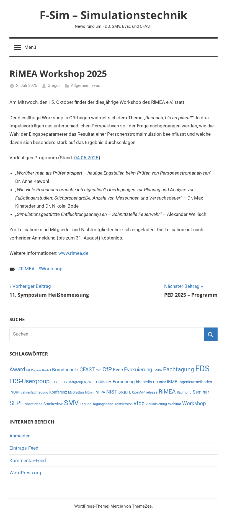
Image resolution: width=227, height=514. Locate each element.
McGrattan (76, 392)
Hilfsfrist (159, 382)
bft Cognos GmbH (38, 370)
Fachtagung (178, 369)
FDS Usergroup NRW (76, 382)
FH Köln (98, 382)
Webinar (174, 404)
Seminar (201, 392)
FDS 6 (55, 382)
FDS (202, 368)
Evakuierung (138, 369)
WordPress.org (25, 472)
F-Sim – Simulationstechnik (113, 14)
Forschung (124, 381)
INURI (14, 392)
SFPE (16, 403)
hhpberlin (144, 382)
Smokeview (53, 404)
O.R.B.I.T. (124, 392)
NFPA (100, 392)
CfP (107, 369)
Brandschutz (65, 369)
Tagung (85, 404)
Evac (95, 85)
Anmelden (19, 436)
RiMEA (28, 268)
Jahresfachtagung (34, 392)
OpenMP (138, 392)
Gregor (54, 85)
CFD (98, 370)
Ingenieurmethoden (195, 382)
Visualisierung (156, 404)
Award (17, 369)
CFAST (87, 369)
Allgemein (80, 85)
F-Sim (157, 370)
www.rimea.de (73, 253)
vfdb (139, 403)
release (152, 392)
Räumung (184, 392)
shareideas (33, 404)
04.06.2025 (86, 157)
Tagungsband (102, 404)
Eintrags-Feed (23, 448)
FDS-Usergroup (29, 381)
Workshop (52, 268)
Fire (109, 382)
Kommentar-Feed (27, 460)
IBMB (172, 381)
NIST (111, 392)
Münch (89, 392)
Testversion (123, 404)
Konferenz (58, 392)
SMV (71, 403)
